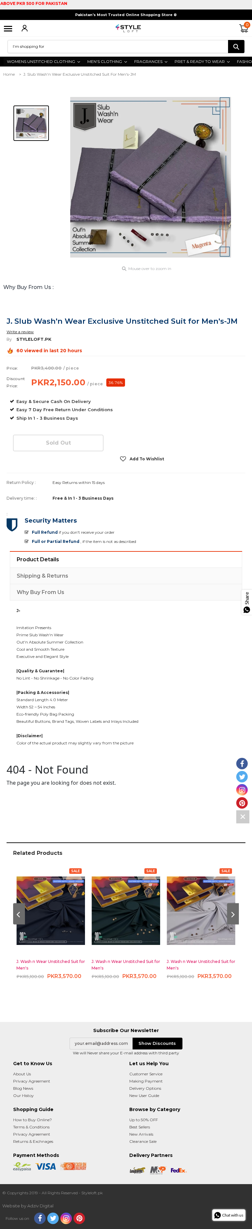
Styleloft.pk (34, 339)
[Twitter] (53, 1218)
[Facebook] (40, 1218)
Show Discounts (157, 1043)
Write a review (20, 331)
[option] (150, 177)
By (9, 339)
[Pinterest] (79, 1218)
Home (9, 74)
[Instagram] (66, 1218)
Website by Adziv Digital (27, 1205)
